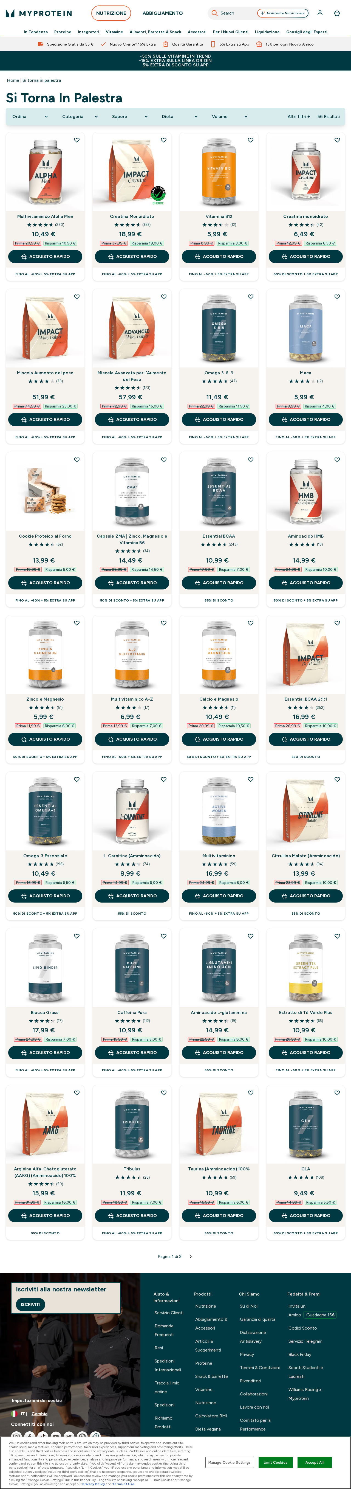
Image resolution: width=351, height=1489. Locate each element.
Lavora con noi (254, 1407)
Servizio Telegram (305, 1341)
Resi (159, 1347)
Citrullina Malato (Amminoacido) (306, 855)
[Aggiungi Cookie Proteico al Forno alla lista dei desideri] (76, 459)
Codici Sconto (302, 1328)
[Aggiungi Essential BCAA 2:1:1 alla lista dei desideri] (337, 622)
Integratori (88, 32)
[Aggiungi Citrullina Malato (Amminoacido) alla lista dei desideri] (337, 779)
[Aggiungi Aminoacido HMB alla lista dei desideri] (337, 459)
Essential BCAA (219, 536)
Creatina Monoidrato (132, 216)
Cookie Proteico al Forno (45, 536)
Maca (305, 372)
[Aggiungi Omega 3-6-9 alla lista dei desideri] (250, 296)
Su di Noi (248, 1306)
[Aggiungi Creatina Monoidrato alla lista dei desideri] (163, 139)
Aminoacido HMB (306, 536)
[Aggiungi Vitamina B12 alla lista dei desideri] (250, 139)
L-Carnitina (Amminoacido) (132, 855)
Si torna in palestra (41, 80)
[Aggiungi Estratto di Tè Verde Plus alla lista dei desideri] (337, 936)
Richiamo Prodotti (163, 1422)
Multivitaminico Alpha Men (45, 216)
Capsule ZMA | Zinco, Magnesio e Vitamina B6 (132, 539)
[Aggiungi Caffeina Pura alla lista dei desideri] (163, 936)
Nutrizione (205, 1306)
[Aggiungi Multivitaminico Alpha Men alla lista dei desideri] (76, 139)
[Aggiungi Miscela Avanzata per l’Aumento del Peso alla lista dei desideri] (163, 296)
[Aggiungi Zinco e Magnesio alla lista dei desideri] (76, 622)
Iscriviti (30, 1304)
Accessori (197, 32)
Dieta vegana (208, 1429)
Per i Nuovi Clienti (230, 32)
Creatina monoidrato (305, 216)
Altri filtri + (299, 116)
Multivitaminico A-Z (132, 699)
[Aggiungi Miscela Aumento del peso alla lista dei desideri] (76, 296)
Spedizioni (164, 1405)
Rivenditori (250, 1380)
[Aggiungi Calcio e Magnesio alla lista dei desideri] (250, 622)
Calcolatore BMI (211, 1416)
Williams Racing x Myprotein (304, 1394)
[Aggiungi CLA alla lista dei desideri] (337, 1092)
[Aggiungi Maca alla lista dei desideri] (337, 296)
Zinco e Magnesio (45, 699)
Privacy (247, 1354)
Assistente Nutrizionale (286, 13)
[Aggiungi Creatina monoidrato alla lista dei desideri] (337, 139)
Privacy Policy (93, 1484)
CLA (305, 1169)
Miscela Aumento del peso (45, 372)
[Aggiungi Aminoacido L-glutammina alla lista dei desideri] (250, 936)
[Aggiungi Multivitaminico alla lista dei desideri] (250, 779)
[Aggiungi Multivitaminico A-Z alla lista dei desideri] (163, 622)
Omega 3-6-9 (219, 372)
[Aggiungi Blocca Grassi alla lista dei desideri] (76, 936)
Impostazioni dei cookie (37, 1400)
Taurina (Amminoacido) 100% (219, 1169)
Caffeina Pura (132, 1012)
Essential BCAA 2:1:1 (306, 699)
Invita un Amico (311, 1310)
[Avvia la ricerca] (215, 13)
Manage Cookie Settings (229, 1462)
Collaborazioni (254, 1394)
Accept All (314, 1462)
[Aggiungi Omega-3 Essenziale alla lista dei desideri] (76, 779)
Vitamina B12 (219, 216)
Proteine (62, 32)
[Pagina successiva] (191, 1256)
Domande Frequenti (164, 1330)
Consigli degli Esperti (306, 32)
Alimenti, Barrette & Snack (155, 32)
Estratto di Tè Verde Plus (305, 1012)
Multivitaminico (219, 855)
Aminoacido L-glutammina (219, 1012)
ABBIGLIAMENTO (163, 13)
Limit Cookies (275, 1462)
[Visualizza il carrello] (337, 13)
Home (13, 80)
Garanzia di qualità (257, 1319)
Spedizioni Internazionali (168, 1365)
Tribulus (132, 1169)
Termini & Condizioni (260, 1367)
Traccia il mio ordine (167, 1387)
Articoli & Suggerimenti (208, 1345)
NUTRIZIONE (111, 13)
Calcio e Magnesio (218, 699)
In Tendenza (36, 32)
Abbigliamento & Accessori (211, 1323)
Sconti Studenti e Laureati (305, 1372)
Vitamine (114, 32)
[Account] (320, 13)
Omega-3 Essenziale (45, 855)
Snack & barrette (211, 1376)
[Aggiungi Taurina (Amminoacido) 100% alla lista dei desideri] (250, 1092)
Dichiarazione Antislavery (253, 1337)
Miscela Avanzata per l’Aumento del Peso (132, 376)
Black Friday (299, 1354)
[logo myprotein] (39, 13)
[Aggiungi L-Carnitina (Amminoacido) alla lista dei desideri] (163, 779)
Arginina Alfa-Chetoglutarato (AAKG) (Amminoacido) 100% (45, 1172)
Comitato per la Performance (255, 1424)
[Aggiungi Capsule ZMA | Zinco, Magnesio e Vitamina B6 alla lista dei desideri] (163, 459)
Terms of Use (123, 1484)
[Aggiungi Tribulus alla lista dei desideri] (163, 1092)
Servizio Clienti (169, 1312)
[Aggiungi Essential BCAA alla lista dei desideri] (250, 459)
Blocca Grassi (45, 1012)
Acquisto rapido (49, 256)
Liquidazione (267, 32)
